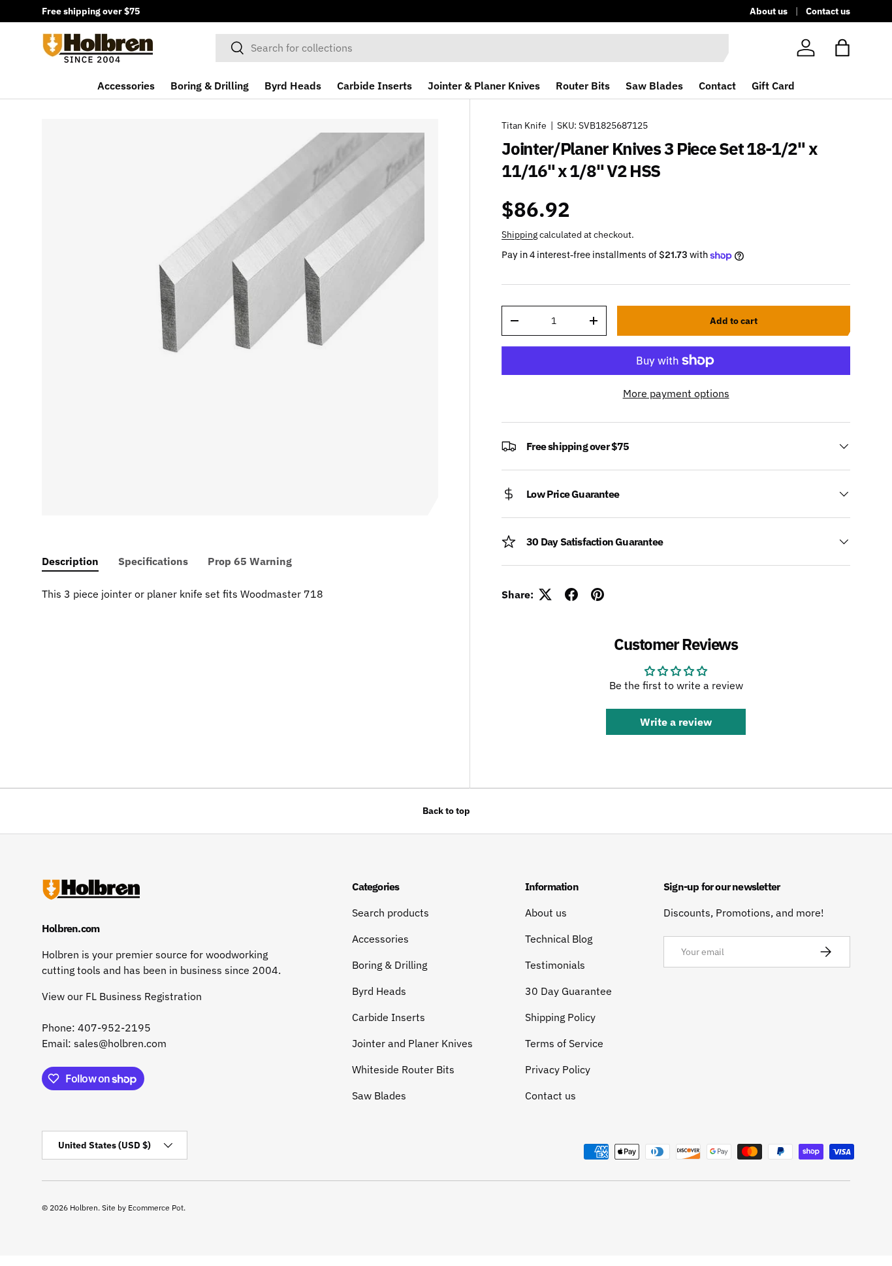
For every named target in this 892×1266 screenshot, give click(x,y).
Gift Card (773, 85)
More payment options (676, 393)
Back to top (446, 811)
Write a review (676, 721)
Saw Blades (654, 85)
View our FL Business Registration (122, 996)
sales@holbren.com (120, 1043)
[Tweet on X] (545, 594)
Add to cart (733, 321)
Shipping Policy (560, 1017)
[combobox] (472, 47)
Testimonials (555, 964)
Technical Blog (558, 938)
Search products (390, 912)
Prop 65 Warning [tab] (250, 561)
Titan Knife (524, 125)
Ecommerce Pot (155, 1207)
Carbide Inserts (374, 85)
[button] (842, 47)
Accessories (126, 85)
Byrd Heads (292, 85)
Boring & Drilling (209, 85)
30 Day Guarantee (568, 991)
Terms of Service (564, 1043)
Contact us (828, 11)
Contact (717, 85)
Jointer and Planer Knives (412, 1043)
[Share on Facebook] (571, 594)
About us (769, 11)
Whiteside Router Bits (403, 1069)
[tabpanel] (240, 594)
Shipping (519, 234)
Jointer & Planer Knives (484, 85)
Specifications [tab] (153, 561)
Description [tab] (70, 561)
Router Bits (583, 85)
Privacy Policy (557, 1069)
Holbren (84, 1207)
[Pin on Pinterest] (597, 594)
